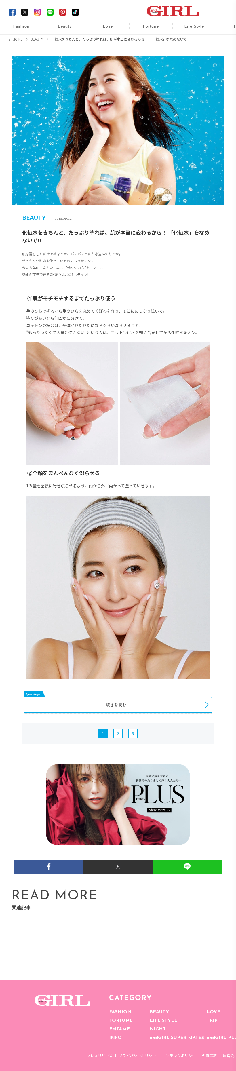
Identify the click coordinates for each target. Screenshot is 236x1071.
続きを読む (116, 704)
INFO (115, 1038)
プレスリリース (100, 1055)
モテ (104, 41)
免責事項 (209, 1055)
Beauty (65, 26)
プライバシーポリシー (137, 1055)
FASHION (120, 1012)
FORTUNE (121, 1020)
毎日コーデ (17, 29)
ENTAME (119, 1029)
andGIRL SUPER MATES (177, 1038)
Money (190, 29)
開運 (147, 29)
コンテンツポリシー (179, 1055)
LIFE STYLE (163, 1020)
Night (103, 52)
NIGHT (158, 1029)
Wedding (104, 29)
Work (190, 41)
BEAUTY (159, 1012)
